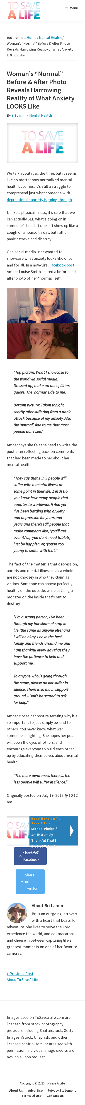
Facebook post (61, 265)
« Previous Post (20, 973)
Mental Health (40, 115)
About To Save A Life (22, 979)
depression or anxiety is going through (39, 199)
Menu (74, 8)
